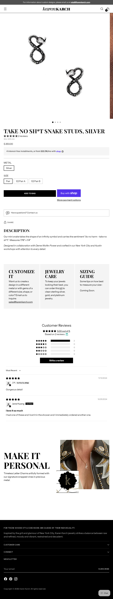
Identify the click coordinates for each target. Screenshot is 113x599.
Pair (8, 181)
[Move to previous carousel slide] (100, 510)
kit (61, 288)
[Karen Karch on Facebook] (5, 579)
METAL (8, 162)
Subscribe (103, 569)
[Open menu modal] (5, 9)
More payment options (69, 200)
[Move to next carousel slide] (107, 510)
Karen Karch (25, 589)
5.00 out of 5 (63, 331)
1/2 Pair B (35, 181)
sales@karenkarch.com (21, 302)
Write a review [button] (56, 360)
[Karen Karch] (56, 9)
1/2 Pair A (20, 181)
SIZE (6, 175)
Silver (9, 168)
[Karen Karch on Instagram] (15, 579)
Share (10, 222)
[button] (11, 136)
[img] (13, 378)
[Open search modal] (102, 9)
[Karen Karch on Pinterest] (10, 579)
